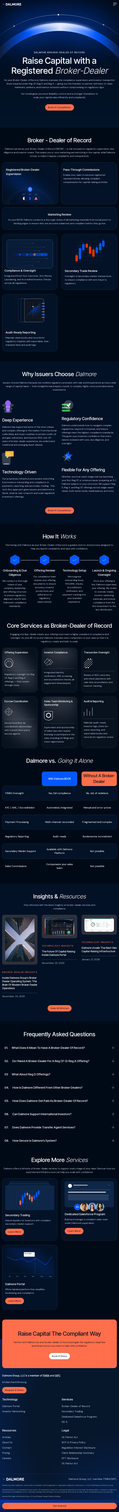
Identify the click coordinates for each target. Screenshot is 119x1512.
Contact (6, 1447)
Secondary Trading (72, 1411)
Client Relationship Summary (78, 1452)
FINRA (46, 1375)
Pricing (6, 1452)
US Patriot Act (70, 1437)
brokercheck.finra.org (14, 1382)
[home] (13, 4)
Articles (6, 1437)
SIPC (57, 1375)
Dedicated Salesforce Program (79, 1416)
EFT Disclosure (70, 1458)
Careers (6, 1458)
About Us (7, 1442)
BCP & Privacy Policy (73, 1442)
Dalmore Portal (10, 1406)
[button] (115, 4)
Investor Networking (13, 1411)
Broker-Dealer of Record (76, 1406)
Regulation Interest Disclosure (78, 1447)
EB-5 (64, 1421)
